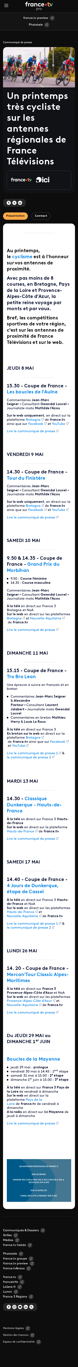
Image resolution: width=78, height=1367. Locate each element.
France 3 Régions (15, 1296)
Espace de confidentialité (19, 1341)
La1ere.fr (9, 1286)
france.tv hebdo (14, 1245)
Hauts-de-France (20, 831)
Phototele (36, 24)
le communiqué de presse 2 (29, 757)
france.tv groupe (15, 1258)
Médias (8, 1240)
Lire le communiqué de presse (31, 431)
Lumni (7, 1291)
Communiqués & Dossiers (21, 1230)
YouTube (58, 424)
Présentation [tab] (15, 216)
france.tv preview (35, 18)
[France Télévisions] (39, 6)
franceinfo (10, 1282)
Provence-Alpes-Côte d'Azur (29, 1001)
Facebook (35, 424)
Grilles (7, 1235)
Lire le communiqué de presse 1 (32, 753)
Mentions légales (13, 1328)
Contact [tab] (41, 216)
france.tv (9, 1277)
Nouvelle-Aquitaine (45, 618)
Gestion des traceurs (15, 1335)
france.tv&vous (14, 1268)
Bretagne (33, 420)
